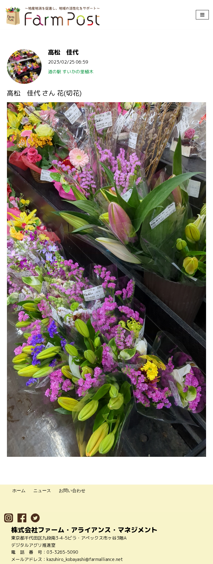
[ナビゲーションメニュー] (202, 14)
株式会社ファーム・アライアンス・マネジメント (84, 530)
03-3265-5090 (62, 552)
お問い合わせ (72, 490)
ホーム (19, 490)
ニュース (42, 490)
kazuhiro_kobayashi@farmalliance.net (85, 559)
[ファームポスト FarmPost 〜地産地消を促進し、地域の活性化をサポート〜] (52, 16)
